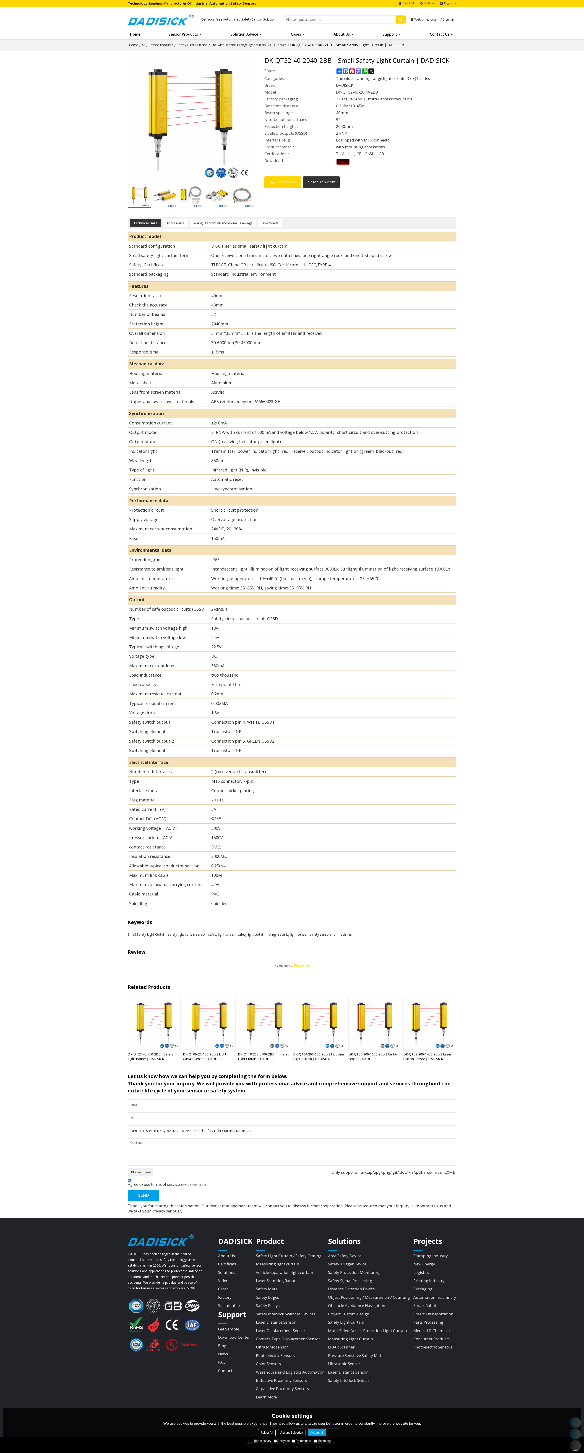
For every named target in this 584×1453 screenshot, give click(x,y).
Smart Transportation (433, 1314)
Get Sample (228, 1329)
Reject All (267, 1432)
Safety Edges (267, 1297)
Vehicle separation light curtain (284, 1272)
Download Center (234, 1337)
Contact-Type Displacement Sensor (288, 1338)
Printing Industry (429, 1280)
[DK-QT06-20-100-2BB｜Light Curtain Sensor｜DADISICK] (209, 1023)
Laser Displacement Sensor (280, 1330)
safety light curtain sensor (187, 934)
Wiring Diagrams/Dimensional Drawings (222, 223)
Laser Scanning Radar (276, 1280)
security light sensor (293, 934)
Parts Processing (428, 1322)
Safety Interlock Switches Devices (285, 1314)
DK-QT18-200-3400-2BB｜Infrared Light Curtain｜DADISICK (263, 1056)
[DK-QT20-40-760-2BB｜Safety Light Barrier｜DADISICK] (154, 1023)
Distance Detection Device (351, 1288)
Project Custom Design (348, 1314)
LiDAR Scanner (341, 1347)
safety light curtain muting (256, 934)
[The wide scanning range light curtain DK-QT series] (342, 162)
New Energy (424, 1264)
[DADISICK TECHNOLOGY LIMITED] (161, 19)
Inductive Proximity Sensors (281, 1380)
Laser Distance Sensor (276, 1322)
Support (390, 34)
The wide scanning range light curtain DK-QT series (249, 45)
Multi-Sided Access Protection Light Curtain (367, 1330)
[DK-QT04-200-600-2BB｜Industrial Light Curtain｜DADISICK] (319, 1023)
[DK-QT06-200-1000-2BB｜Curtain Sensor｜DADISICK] (374, 1023)
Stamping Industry (430, 1255)
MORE (191, 1288)
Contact (225, 1370)
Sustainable (229, 1305)
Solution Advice (244, 34)
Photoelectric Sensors (275, 1355)
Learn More (266, 1397)
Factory (225, 1297)
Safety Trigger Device (347, 1264)
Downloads (269, 223)
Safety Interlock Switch (348, 1380)
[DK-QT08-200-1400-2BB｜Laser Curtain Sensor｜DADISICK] (429, 1023)
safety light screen (221, 934)
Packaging (422, 1288)
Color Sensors (268, 1363)
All (143, 45)
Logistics (421, 1272)
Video (223, 1280)
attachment (143, 1172)
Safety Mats (266, 1288)
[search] (401, 20)
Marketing (324, 1441)
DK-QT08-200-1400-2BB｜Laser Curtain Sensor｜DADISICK (427, 1056)
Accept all (316, 1432)
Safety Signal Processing (350, 1280)
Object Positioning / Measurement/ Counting (369, 1297)
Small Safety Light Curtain (147, 934)
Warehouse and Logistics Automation (290, 1372)
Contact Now (285, 182)
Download (408, 3)
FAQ (222, 1362)
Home (135, 34)
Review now (302, 965)
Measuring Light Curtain (350, 1338)
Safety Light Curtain (346, 1322)
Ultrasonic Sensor (344, 1363)
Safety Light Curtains (192, 45)
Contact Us (439, 34)
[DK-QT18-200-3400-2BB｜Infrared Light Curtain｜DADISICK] (264, 1023)
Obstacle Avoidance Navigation (356, 1305)
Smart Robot (424, 1305)
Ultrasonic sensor (272, 1347)
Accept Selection (291, 1432)
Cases (296, 34)
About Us (342, 34)
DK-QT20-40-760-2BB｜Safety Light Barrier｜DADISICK (150, 1056)
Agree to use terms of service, (167, 1184)
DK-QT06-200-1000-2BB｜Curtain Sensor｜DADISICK (373, 1056)
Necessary (264, 1441)
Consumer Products (431, 1338)
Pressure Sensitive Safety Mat (354, 1355)
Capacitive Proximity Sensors (282, 1388)
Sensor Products (183, 34)
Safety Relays (268, 1305)
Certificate (429, 3)
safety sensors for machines (331, 934)
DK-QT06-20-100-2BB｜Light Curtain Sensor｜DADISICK (204, 1056)
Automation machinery (434, 1297)
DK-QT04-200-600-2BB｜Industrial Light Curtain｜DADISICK (318, 1056)
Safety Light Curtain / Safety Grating (288, 1255)
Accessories (175, 223)
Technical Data (145, 223)
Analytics (283, 1441)
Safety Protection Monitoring (354, 1272)
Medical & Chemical (431, 1330)
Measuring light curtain (277, 1264)
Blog (222, 1345)
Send (143, 1195)
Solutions (226, 1272)
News (223, 1353)
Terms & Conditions (193, 1185)
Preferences (304, 1441)
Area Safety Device (344, 1255)
